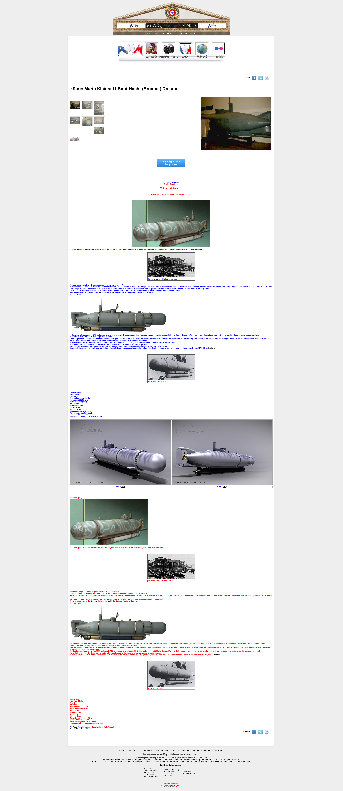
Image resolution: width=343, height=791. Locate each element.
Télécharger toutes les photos (171, 163)
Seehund (101, 292)
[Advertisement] (170, 70)
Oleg (123, 487)
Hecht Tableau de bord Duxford (81, 729)
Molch (112, 292)
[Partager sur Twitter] (260, 80)
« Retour (246, 78)
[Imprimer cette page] (267, 80)
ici (221, 751)
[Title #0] (236, 125)
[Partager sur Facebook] (254, 80)
